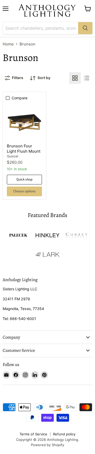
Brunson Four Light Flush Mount (23, 148)
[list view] (86, 78)
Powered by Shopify (47, 445)
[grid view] (75, 78)
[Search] (85, 28)
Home (8, 44)
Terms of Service (33, 434)
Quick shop (24, 179)
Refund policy (64, 434)
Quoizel (12, 156)
